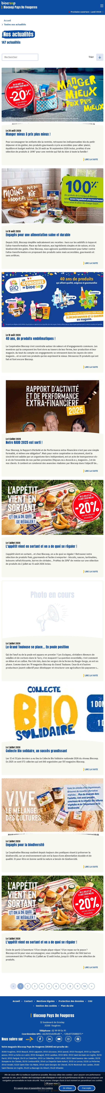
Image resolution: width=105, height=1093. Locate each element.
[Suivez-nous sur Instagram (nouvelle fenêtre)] (68, 1039)
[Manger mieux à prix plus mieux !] (52, 97)
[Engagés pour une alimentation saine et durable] (52, 198)
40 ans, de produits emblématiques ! (30, 339)
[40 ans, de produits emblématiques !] (52, 301)
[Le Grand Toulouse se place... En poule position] (52, 610)
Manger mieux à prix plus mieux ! (28, 134)
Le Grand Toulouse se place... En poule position (37, 647)
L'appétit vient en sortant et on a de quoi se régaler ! (41, 546)
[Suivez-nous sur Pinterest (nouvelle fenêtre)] (77, 1039)
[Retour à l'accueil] (8, 3)
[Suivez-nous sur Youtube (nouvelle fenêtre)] (59, 1039)
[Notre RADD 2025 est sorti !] (52, 405)
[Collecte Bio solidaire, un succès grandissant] (52, 714)
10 (84, 986)
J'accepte (86, 1088)
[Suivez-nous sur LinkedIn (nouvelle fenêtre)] (49, 1039)
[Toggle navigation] (101, 6)
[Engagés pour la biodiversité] (52, 808)
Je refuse (67, 1088)
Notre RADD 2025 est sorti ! (24, 443)
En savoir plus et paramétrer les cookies (33, 1088)
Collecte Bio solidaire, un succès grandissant (36, 751)
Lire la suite (92, 159)
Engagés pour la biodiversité (25, 845)
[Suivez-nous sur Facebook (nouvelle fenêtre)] (40, 1039)
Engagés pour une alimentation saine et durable (38, 235)
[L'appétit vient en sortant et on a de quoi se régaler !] (52, 509)
